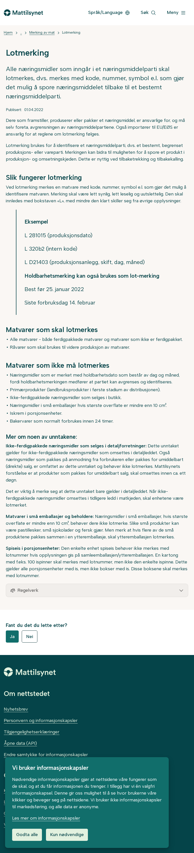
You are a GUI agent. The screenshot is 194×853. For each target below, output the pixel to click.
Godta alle (27, 834)
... (21, 32)
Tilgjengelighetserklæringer (31, 732)
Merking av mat (42, 32)
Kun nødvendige (67, 834)
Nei (29, 636)
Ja (12, 636)
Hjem (8, 32)
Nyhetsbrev (16, 709)
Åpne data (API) (20, 743)
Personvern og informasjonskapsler (41, 720)
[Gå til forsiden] (23, 12)
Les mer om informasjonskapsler (46, 818)
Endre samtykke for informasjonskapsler (46, 754)
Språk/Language (105, 12)
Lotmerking (71, 32)
